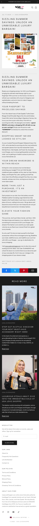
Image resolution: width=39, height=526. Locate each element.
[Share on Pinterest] (24, 270)
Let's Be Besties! (7, 460)
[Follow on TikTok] (19, 512)
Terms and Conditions (9, 472)
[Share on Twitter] (15, 270)
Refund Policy (6, 479)
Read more (5, 349)
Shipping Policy (7, 482)
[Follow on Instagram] (8, 512)
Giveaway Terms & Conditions (11, 485)
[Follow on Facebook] (3, 512)
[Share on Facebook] (6, 270)
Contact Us (5, 463)
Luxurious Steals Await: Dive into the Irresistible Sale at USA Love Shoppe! (18, 398)
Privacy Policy (6, 476)
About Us (5, 453)
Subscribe (9, 443)
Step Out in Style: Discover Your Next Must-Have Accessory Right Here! (18, 329)
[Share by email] (32, 270)
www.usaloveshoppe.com (13, 246)
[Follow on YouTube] (13, 512)
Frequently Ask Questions (10, 456)
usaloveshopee (21, 14)
